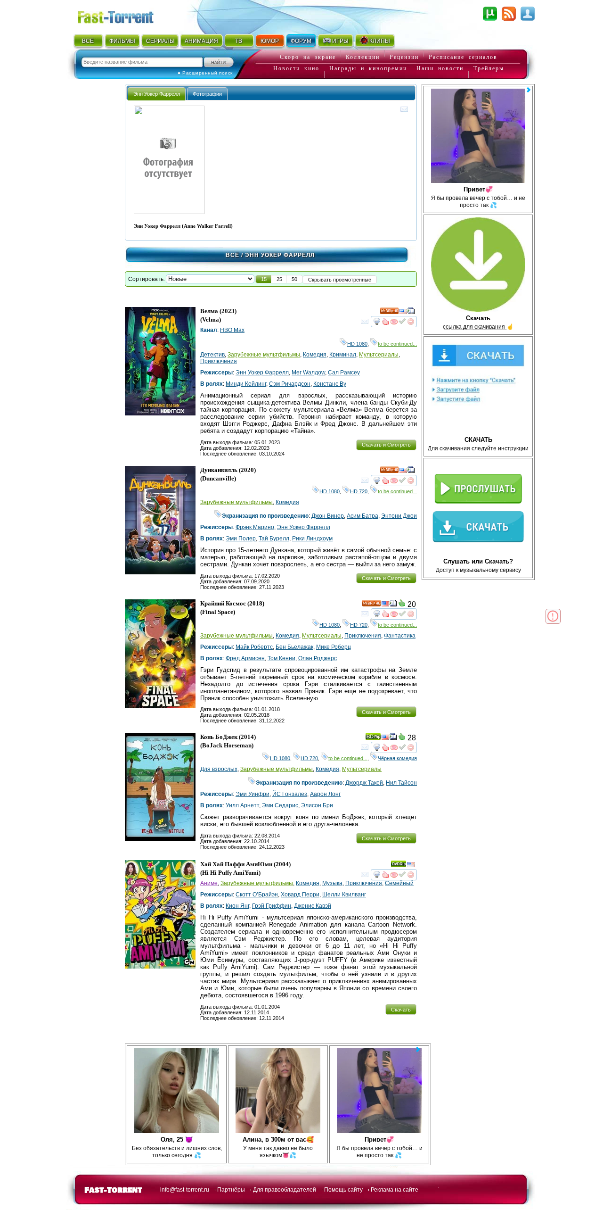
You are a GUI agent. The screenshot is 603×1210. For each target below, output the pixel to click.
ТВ (238, 41)
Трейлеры (488, 68)
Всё (232, 255)
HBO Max (232, 330)
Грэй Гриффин (271, 906)
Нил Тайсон (401, 782)
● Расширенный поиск (205, 72)
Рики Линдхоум (312, 538)
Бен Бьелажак (294, 647)
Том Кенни (281, 658)
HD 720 (358, 491)
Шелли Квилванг (344, 894)
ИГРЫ (340, 41)
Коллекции (363, 57)
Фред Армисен (245, 658)
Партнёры (231, 1189)
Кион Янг (237, 906)
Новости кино (296, 68)
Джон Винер (327, 516)
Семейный (399, 883)
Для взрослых (218, 769)
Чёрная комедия (397, 758)
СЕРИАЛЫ (160, 41)
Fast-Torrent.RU (125, 15)
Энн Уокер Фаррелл (262, 372)
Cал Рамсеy (344, 372)
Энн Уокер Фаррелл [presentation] (156, 94)
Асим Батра (362, 516)
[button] (263, 279)
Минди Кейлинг (246, 384)
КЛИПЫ (379, 41)
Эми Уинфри (252, 794)
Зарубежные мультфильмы (264, 354)
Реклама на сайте (394, 1189)
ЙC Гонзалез (289, 794)
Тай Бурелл (274, 538)
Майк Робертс (254, 647)
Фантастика (400, 635)
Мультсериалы (379, 354)
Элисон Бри (317, 805)
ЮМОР (270, 41)
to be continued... (397, 344)
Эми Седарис (280, 805)
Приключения (218, 361)
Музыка (332, 883)
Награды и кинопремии (368, 68)
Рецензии (404, 57)
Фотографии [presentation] (207, 94)
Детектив (212, 354)
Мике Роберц (333, 647)
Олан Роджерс (317, 658)
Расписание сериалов (463, 57)
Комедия (314, 354)
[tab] (157, 93)
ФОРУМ (301, 41)
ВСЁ (88, 41)
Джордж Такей (364, 782)
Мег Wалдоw (308, 372)
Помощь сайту (343, 1189)
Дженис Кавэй (312, 906)
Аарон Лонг (325, 794)
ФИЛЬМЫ (122, 41)
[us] (403, 312)
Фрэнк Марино (255, 527)
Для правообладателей (284, 1189)
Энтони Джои (399, 516)
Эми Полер (241, 538)
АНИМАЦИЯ (201, 41)
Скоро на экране (308, 57)
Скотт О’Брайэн (257, 894)
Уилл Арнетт (242, 805)
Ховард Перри (300, 894)
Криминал (342, 354)
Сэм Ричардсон (289, 384)
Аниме (209, 883)
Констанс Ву (329, 384)
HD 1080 (357, 344)
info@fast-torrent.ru (184, 1189)
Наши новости (440, 68)
